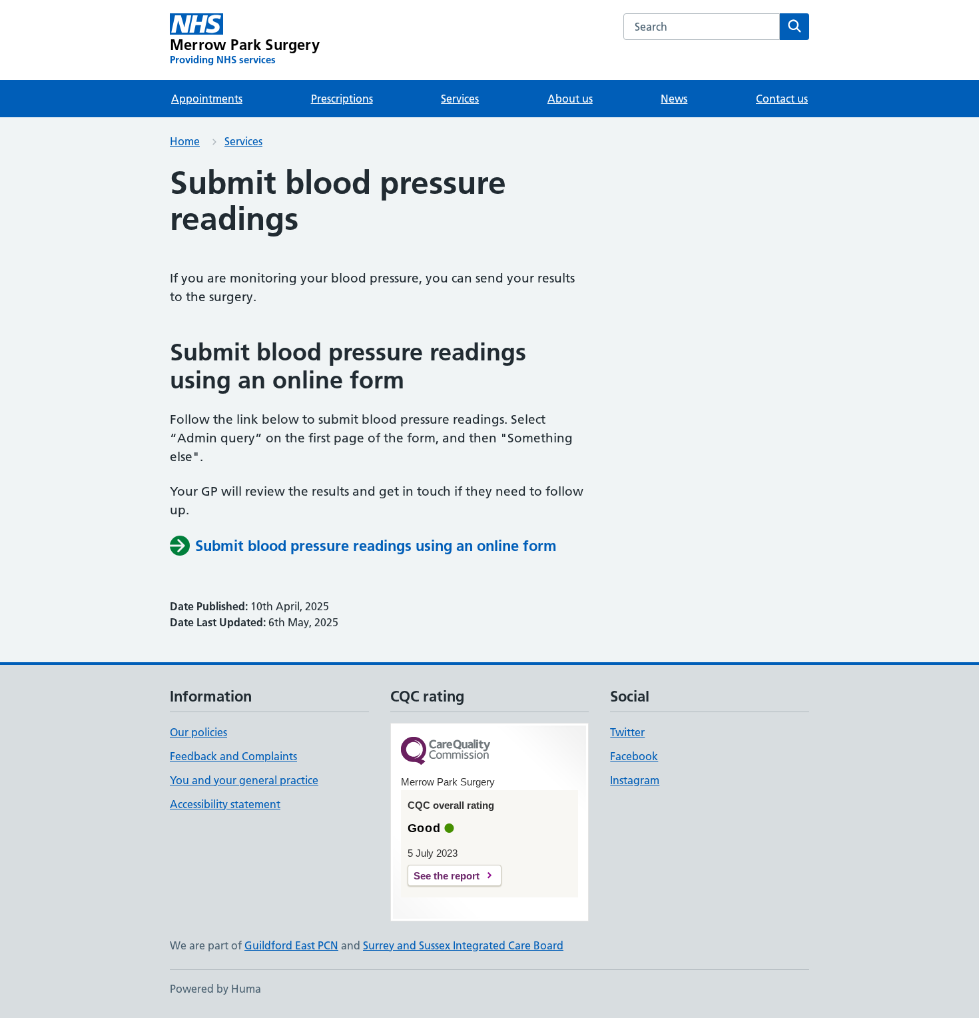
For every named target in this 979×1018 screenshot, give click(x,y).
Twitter (627, 732)
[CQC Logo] (445, 752)
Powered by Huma (215, 988)
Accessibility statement (225, 804)
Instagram (634, 780)
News (674, 98)
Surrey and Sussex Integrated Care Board (463, 945)
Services (460, 98)
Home (185, 141)
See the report (447, 875)
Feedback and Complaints (233, 756)
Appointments (206, 98)
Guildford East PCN (291, 945)
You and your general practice (244, 780)
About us (570, 98)
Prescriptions (342, 98)
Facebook (634, 756)
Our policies (198, 732)
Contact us (782, 98)
